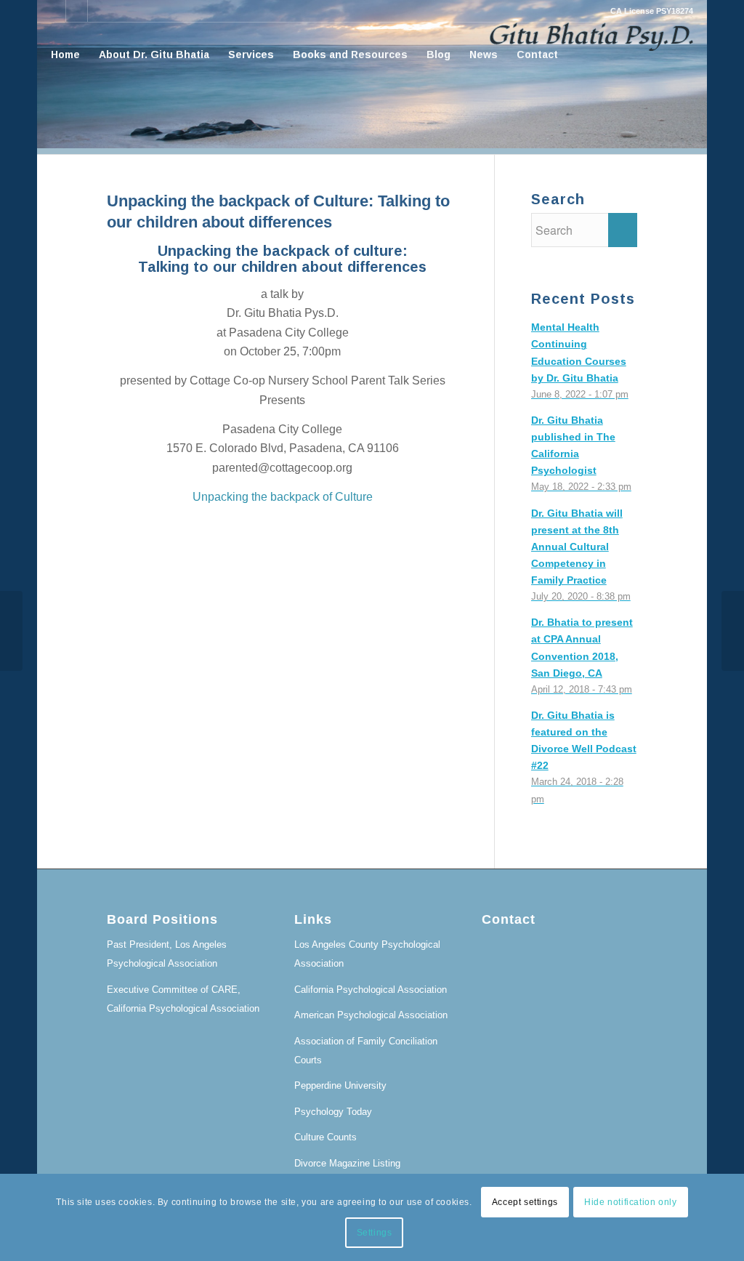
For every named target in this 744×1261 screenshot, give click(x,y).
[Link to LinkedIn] (54, 11)
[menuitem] (65, 54)
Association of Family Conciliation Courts (365, 1050)
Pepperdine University (340, 1085)
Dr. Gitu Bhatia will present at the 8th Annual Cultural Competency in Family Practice (577, 547)
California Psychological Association (370, 989)
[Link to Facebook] (76, 11)
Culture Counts (325, 1137)
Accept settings (525, 1202)
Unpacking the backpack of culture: (283, 251)
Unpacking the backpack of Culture (283, 497)
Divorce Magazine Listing (347, 1163)
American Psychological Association (371, 1015)
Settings (374, 1233)
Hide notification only (630, 1202)
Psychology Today (333, 1111)
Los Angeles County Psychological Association (367, 954)
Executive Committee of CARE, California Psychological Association (183, 999)
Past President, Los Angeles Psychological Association (167, 954)
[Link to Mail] (99, 11)
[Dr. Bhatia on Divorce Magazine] (11, 631)
